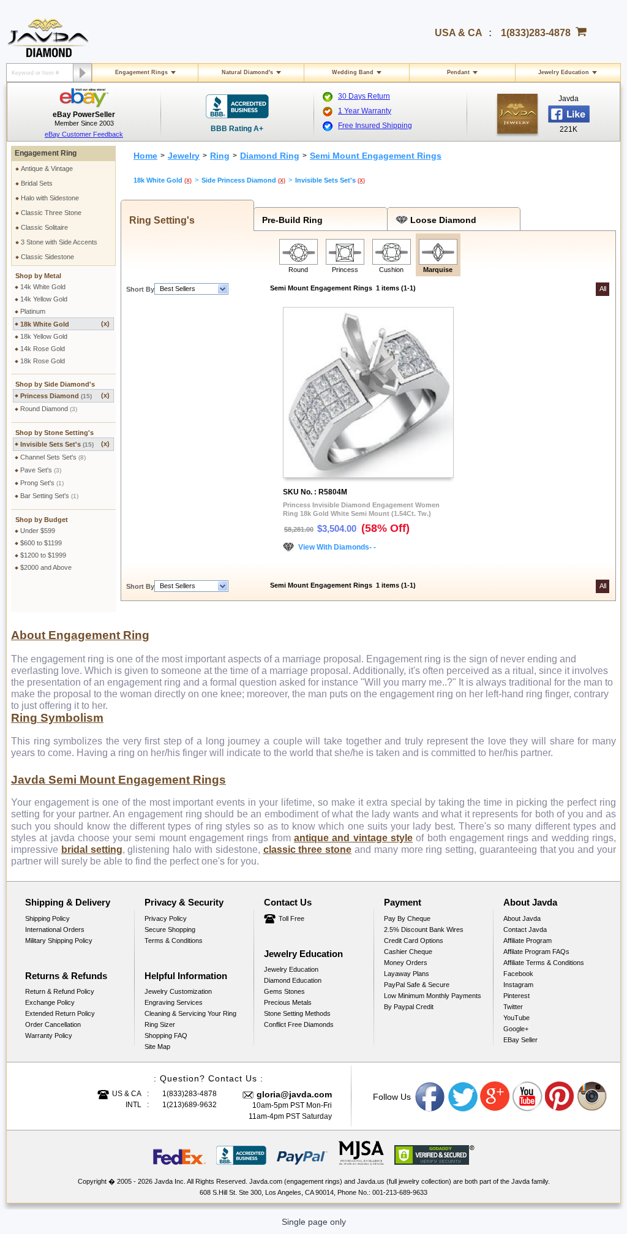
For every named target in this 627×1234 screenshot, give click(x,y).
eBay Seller (520, 1039)
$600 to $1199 (41, 543)
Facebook (518, 973)
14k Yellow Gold (43, 299)
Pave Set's (40, 470)
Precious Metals (288, 1002)
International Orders (54, 929)
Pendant (458, 72)
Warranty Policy (48, 1035)
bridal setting (91, 849)
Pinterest (516, 995)
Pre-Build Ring (290, 220)
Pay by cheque (407, 918)
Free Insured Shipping (375, 125)
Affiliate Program (527, 940)
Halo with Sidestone (50, 198)
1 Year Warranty (364, 111)
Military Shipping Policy (58, 940)
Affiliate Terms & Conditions (543, 962)
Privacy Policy (166, 918)
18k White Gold (65, 324)
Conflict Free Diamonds (299, 1024)
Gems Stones (284, 991)
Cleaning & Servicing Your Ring (190, 1013)
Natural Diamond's (247, 72)
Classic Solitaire (44, 227)
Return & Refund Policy (59, 991)
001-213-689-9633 (399, 1192)
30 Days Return (364, 96)
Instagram (518, 984)
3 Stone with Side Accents (59, 242)
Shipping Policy (47, 918)
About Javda (522, 918)
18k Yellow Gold (43, 336)
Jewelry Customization (178, 991)
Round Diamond (48, 408)
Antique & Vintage (47, 168)
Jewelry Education (563, 72)
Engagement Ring (46, 153)
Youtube (527, 1096)
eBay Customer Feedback (84, 134)
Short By (140, 289)
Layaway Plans (406, 973)
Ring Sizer (160, 1024)
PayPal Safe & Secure (416, 984)
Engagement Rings (141, 72)
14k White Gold (43, 286)
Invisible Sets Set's (65, 444)
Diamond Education (292, 980)
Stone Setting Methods (297, 1013)
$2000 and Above (46, 567)
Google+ (515, 1028)
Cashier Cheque (408, 951)
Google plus (495, 1096)
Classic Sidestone (47, 256)
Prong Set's (42, 482)
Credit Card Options (413, 940)
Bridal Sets (37, 183)
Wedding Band (353, 72)
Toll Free (291, 918)
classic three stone (307, 849)
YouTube (516, 1017)
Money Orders (405, 962)
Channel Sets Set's (53, 457)
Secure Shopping (170, 929)
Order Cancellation (53, 1024)
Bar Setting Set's (49, 495)
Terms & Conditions (174, 940)
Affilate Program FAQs (536, 951)
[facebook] (517, 114)
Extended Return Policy (60, 1013)
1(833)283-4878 (536, 33)
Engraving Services (174, 1002)
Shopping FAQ (166, 1035)
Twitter (513, 1006)
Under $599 (37, 530)
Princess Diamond (65, 395)
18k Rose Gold (42, 361)
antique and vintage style (353, 838)
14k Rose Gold (42, 348)
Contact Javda (525, 929)
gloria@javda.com (294, 1094)
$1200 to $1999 (43, 555)
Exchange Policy (50, 1002)
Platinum (32, 311)
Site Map (157, 1046)
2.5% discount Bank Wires (424, 929)
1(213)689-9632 (189, 1104)
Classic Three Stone (51, 212)
